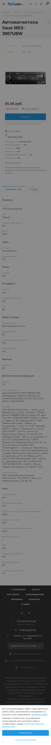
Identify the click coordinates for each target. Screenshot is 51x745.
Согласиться (25, 733)
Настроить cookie (39, 714)
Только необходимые (25, 740)
